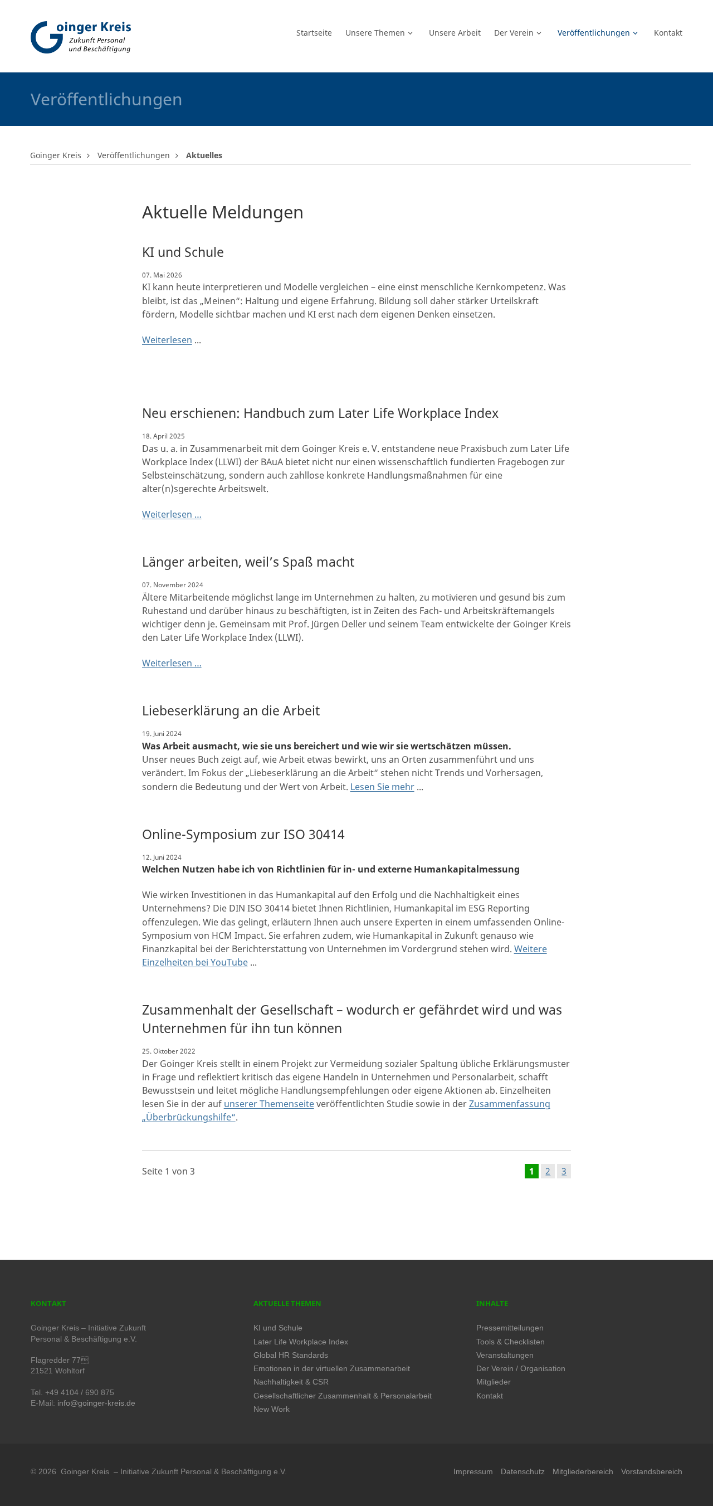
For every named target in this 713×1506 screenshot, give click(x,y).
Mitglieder (493, 1382)
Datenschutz (523, 1472)
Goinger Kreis (55, 155)
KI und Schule (277, 1328)
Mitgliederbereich (583, 1472)
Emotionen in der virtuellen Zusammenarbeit (331, 1368)
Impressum (473, 1472)
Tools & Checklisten (510, 1342)
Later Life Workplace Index (300, 1342)
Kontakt (489, 1396)
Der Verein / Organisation (520, 1368)
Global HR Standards (290, 1355)
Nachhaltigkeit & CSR (291, 1382)
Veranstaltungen (505, 1355)
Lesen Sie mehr (382, 787)
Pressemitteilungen (510, 1328)
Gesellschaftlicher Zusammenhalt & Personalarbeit (342, 1396)
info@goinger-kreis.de (96, 1403)
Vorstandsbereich (651, 1472)
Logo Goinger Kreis (81, 37)
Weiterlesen (167, 340)
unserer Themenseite (269, 1104)
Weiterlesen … (172, 514)
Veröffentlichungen (133, 155)
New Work (271, 1409)
